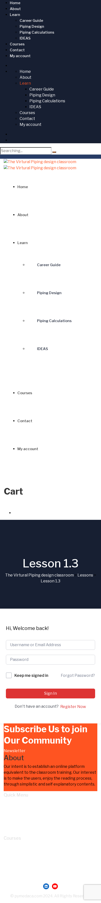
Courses (17, 44)
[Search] (54, 152)
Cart (17, 821)
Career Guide (31, 20)
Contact (17, 50)
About (15, 9)
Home (15, 3)
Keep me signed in (31, 675)
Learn (15, 15)
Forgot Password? (78, 675)
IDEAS (25, 38)
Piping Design (32, 26)
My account (20, 56)
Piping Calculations (37, 32)
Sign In (50, 693)
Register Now (73, 706)
